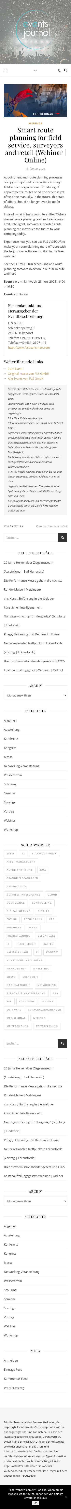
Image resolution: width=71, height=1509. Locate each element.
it (8, 943)
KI (37, 952)
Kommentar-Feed (16, 1379)
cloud (52, 894)
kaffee (48, 943)
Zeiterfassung (47, 1026)
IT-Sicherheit (26, 943)
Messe (8, 757)
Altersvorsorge (44, 853)
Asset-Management (21, 861)
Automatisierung (20, 869)
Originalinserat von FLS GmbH (28, 374)
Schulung (10, 784)
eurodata (14, 927)
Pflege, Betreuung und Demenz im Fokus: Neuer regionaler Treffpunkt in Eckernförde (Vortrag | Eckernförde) (33, 643)
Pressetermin (13, 775)
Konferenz (11, 739)
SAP (9, 1001)
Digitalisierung (19, 911)
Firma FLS (16, 526)
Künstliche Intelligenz (24, 960)
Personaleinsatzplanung (26, 993)
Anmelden (11, 1360)
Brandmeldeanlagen (22, 878)
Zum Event (15, 369)
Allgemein (10, 720)
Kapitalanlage (18, 952)
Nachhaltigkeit (18, 984)
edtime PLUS (33, 919)
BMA (43, 869)
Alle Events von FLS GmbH (26, 378)
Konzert (52, 952)
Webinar (36, 123)
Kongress (10, 748)
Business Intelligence (23, 894)
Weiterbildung (18, 1026)
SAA (55, 993)
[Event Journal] (35, 29)
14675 (11, 853)
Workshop (11, 829)
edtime (12, 919)
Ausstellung (12, 729)
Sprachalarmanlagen (44, 1009)
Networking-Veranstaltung (21, 766)
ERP (51, 919)
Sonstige (9, 802)
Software (14, 1009)
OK (35, 1502)
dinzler (44, 911)
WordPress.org (14, 1388)
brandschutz (17, 886)
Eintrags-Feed (13, 1369)
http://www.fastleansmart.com (29, 347)
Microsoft (31, 976)
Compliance (16, 902)
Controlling (42, 902)
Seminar (9, 793)
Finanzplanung (18, 935)
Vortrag (9, 811)
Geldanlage (47, 935)
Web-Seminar (16, 1017)
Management (16, 968)
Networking (46, 984)
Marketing (41, 968)
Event (33, 927)
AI (23, 853)
